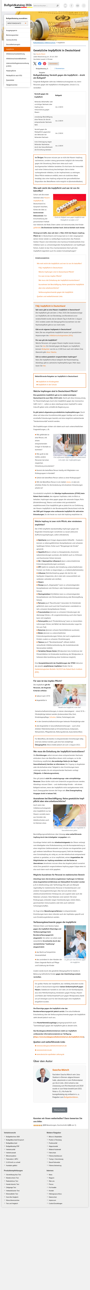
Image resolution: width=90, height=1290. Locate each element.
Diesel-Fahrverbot (54, 1162)
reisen (68, 482)
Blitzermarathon (11, 1156)
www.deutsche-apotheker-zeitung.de (50, 1054)
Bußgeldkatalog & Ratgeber (42, 69)
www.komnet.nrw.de (44, 1050)
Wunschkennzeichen (12, 1200)
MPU (16, 1159)
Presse (51, 1184)
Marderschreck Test (12, 1178)
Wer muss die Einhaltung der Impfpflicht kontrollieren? (59, 280)
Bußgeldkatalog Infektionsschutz (44, 43)
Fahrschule (52, 1153)
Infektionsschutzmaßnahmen (16, 59)
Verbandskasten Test (13, 1191)
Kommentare (53, 64)
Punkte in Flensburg (55, 1140)
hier (44, 346)
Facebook (71, 5)
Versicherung (59, 1159)
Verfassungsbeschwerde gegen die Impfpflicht (56, 292)
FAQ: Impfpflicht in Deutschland (50, 268)
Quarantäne (10, 80)
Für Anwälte (52, 1187)
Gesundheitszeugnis (13, 44)
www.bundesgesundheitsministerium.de (52, 1046)
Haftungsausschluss (55, 1194)
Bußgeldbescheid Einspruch (15, 1140)
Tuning (51, 1159)
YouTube (77, 5)
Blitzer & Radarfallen (55, 1137)
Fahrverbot (9, 1159)
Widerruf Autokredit (55, 1149)
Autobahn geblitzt (11, 1165)
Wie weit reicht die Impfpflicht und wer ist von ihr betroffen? (59, 263)
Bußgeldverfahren (71, 1097)
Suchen (58, 5)
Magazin (51, 1178)
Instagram (83, 5)
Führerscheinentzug (55, 1165)
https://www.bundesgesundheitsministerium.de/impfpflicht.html (59, 1037)
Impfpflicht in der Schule (47, 384)
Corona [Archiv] (11, 40)
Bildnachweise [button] (59, 1110)
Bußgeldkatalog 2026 (18, 5)
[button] (34, 63)
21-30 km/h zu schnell (13, 1162)
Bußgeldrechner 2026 (13, 1137)
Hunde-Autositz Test (12, 1184)
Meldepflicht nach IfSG (14, 75)
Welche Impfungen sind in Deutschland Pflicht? (56, 272)
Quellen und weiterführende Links (50, 296)
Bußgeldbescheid (11, 1143)
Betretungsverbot (12, 35)
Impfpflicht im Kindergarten (48, 381)
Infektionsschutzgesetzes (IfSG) (61, 335)
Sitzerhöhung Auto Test (13, 1175)
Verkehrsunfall (10, 1149)
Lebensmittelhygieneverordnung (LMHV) (17, 64)
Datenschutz (53, 1197)
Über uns (52, 1181)
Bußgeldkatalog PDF (12, 1146)
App (65, 5)
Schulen (53, 717)
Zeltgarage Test (11, 1187)
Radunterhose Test (12, 1181)
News (50, 1175)
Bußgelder (46, 349)
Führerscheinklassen (55, 1156)
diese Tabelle (51, 352)
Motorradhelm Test (12, 1194)
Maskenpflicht (11, 71)
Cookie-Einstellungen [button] (55, 1203)
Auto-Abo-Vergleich (12, 1197)
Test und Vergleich (12, 1203)
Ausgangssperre (11, 30)
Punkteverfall (53, 1143)
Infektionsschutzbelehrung (15, 54)
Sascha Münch (40, 54)
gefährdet (37, 227)
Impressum (52, 1200)
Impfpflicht (10, 49)
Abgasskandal (53, 1146)
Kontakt (51, 1191)
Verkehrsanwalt (11, 1153)
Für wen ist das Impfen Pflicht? (50, 276)
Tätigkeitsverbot (11, 85)
